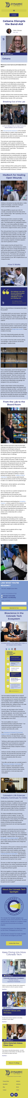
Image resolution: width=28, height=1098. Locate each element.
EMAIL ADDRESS (5, 600)
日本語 (17, 1090)
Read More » (4, 989)
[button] (14, 10)
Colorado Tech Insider (9, 596)
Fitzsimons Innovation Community (11, 764)
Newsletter (5, 1084)
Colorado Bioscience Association (9, 853)
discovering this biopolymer (10, 130)
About (17, 1087)
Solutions (18, 1081)
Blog (4, 1087)
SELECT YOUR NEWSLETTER (9, 593)
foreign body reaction (17, 329)
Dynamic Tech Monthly (9, 597)
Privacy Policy (6, 1081)
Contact (4, 1090)
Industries (18, 1084)
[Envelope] (16, 1095)
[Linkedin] (12, 1095)
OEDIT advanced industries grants (9, 838)
